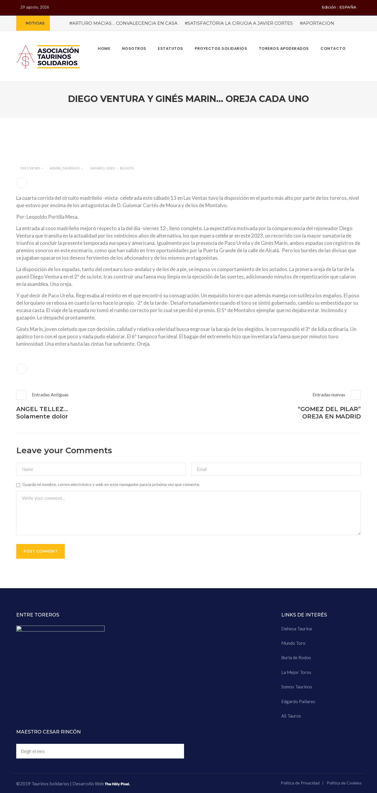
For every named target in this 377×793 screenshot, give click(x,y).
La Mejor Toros (296, 672)
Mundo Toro (293, 643)
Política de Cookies (344, 782)
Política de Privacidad (300, 782)
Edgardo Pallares (298, 701)
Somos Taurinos (296, 686)
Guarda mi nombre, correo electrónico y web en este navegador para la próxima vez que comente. (111, 484)
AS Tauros (291, 715)
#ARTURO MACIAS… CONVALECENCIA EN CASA (123, 23)
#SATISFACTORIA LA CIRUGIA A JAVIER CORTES (239, 23)
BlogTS (126, 168)
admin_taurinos (64, 168)
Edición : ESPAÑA (339, 7)
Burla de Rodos (296, 657)
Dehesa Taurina (296, 628)
